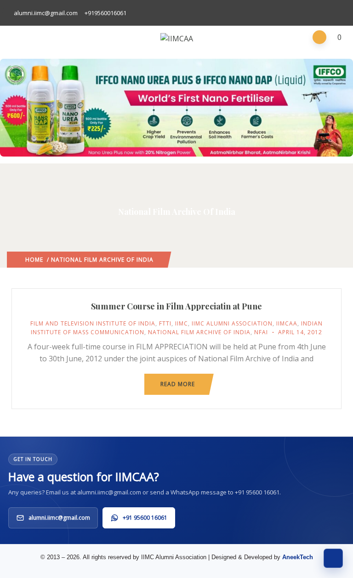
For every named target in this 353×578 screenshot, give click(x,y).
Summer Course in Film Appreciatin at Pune (176, 306)
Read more (177, 384)
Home (34, 260)
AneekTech (297, 557)
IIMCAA (286, 323)
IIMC (181, 323)
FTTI (165, 323)
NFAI (261, 332)
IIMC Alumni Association (232, 323)
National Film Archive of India (199, 332)
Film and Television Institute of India (92, 323)
